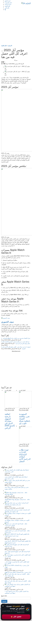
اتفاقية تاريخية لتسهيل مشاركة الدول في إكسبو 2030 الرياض (10, 420)
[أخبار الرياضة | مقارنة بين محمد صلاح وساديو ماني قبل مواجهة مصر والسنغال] (18, 503)
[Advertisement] (16, 27)
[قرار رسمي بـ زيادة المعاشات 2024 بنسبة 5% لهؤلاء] (18, 566)
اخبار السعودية (8, 2)
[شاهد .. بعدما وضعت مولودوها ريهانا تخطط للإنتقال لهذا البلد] (18, 493)
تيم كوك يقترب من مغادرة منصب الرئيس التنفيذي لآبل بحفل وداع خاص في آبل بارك (16, 342)
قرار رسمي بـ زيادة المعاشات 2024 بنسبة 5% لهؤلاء (18, 572)
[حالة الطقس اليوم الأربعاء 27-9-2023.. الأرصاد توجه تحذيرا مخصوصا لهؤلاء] (18, 535)
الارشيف (10, 45)
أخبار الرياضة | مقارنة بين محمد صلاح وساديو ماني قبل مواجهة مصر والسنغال (17, 510)
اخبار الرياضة (8, 4)
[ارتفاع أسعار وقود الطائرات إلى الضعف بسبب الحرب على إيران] (18, 470)
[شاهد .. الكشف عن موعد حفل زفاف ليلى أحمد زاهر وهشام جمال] (18, 574)
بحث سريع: (4, 595)
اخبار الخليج (7, 1)
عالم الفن (7, 8)
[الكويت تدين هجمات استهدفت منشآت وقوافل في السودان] (18, 514)
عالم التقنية (7, 6)
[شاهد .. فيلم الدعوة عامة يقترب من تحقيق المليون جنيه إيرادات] (18, 524)
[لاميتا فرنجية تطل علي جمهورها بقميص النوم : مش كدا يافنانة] (18, 545)
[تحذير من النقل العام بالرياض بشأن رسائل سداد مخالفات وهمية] (18, 481)
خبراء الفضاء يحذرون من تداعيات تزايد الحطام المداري (16, 338)
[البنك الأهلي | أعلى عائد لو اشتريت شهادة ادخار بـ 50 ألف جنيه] (18, 555)
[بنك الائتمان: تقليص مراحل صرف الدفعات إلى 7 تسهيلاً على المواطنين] (18, 585)
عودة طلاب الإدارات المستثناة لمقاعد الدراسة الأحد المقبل (25, 455)
